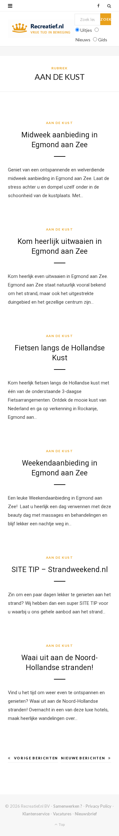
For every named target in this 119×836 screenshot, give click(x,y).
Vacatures (62, 813)
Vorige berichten (36, 758)
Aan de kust (59, 123)
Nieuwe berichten (83, 758)
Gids (102, 39)
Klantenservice (36, 813)
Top (61, 824)
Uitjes (86, 30)
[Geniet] (41, 28)
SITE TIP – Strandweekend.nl (59, 569)
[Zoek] (109, 5)
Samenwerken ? (67, 806)
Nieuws (83, 39)
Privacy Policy (98, 806)
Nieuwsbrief (86, 813)
